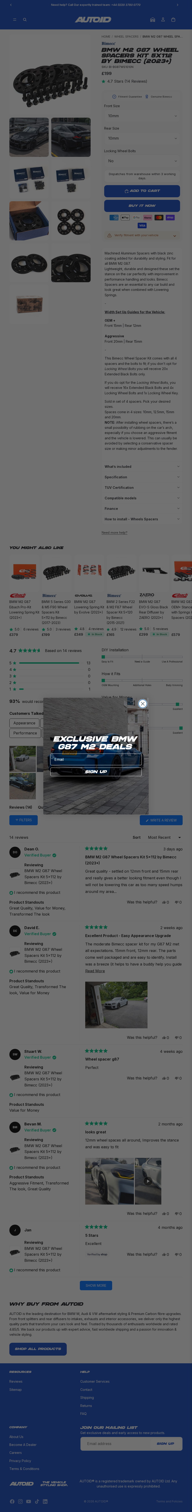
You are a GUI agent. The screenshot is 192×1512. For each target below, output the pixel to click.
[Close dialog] (143, 704)
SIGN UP (96, 772)
